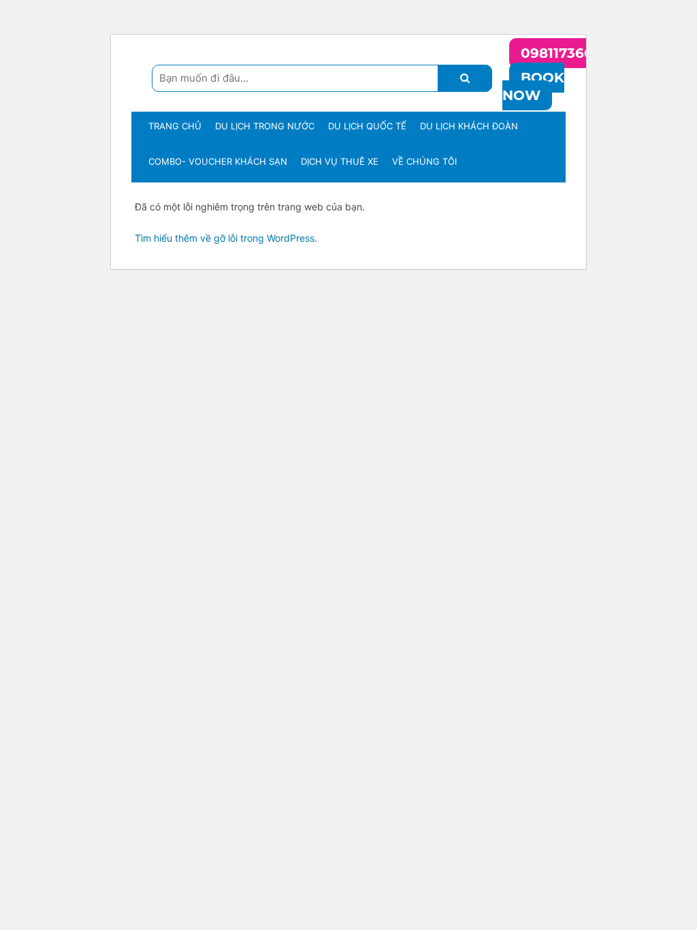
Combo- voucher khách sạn (217, 161)
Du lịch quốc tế (367, 126)
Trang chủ (174, 126)
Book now (533, 86)
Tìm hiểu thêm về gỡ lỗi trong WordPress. (226, 238)
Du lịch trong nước (264, 126)
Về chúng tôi (424, 161)
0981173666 (561, 53)
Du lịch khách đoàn (469, 126)
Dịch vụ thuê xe (339, 161)
